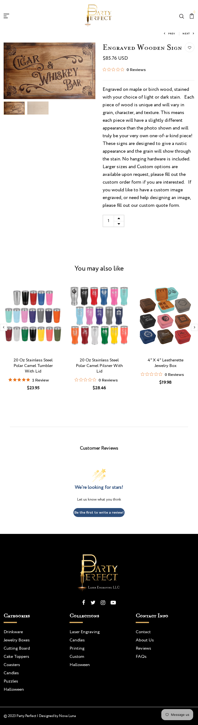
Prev (171, 33)
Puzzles (11, 681)
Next (186, 33)
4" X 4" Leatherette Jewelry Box (166, 363)
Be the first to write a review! (99, 512)
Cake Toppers (16, 656)
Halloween (14, 689)
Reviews (143, 648)
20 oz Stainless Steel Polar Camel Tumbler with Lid (33, 366)
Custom (77, 656)
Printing (77, 648)
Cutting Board (17, 648)
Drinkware (13, 632)
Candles (11, 673)
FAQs (141, 656)
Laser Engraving (85, 632)
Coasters (12, 665)
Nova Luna (67, 716)
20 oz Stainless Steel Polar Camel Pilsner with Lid (99, 366)
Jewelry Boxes (17, 640)
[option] (49, 71)
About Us (145, 640)
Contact (143, 632)
